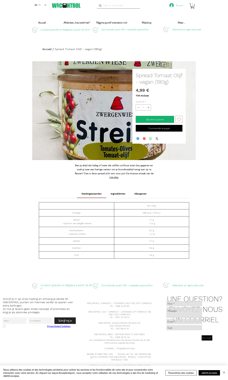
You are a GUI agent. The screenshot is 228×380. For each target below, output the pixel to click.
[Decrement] (138, 107)
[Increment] (149, 107)
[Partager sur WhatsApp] (151, 139)
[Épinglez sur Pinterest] (144, 139)
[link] (91, 193)
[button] (192, 6)
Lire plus (114, 177)
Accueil (47, 49)
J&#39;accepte (209, 372)
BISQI (133, 357)
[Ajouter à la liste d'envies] (178, 119)
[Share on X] (157, 139)
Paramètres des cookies (181, 372)
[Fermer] (224, 372)
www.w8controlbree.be (104, 340)
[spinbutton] (143, 107)
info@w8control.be (125, 348)
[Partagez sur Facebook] (138, 139)
